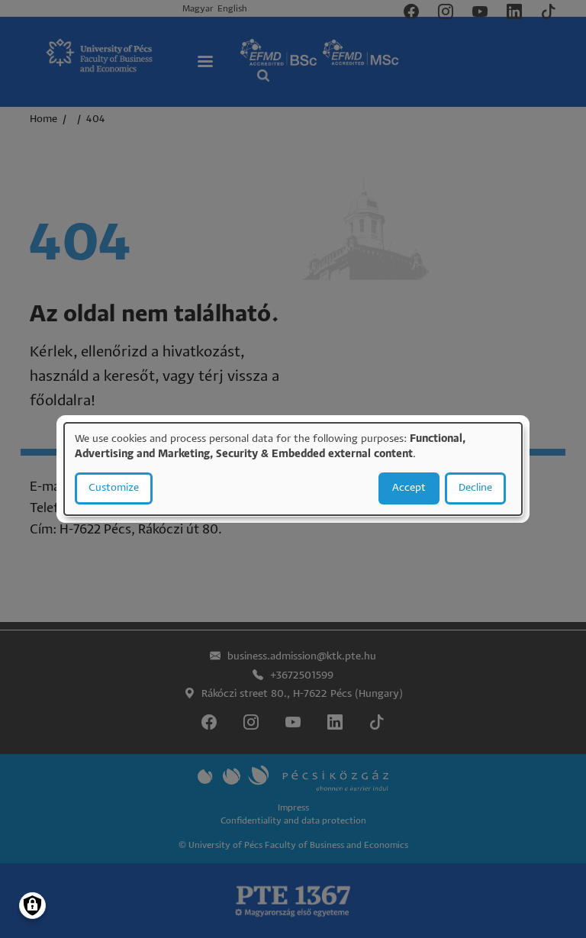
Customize (114, 488)
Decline (475, 488)
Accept (409, 488)
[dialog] (293, 469)
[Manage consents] (32, 905)
